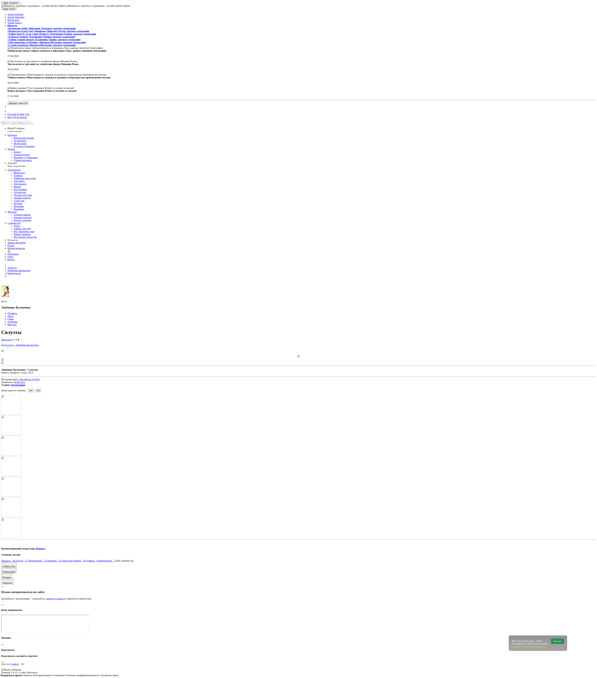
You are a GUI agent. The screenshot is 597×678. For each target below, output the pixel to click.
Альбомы (12, 321)
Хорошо (557, 641)
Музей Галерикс (16, 129)
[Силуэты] (20, 345)
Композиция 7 (107, 560)
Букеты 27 (22, 560)
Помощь (6, 672)
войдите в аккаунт (56, 598)
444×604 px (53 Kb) (29, 379)
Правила (28, 675)
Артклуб (16, 164)
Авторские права (109, 675)
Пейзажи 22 (54, 560)
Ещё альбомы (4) (124, 560)
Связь (10, 319)
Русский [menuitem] (11, 114)
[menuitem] (27, 114)
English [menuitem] (20, 114)
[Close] (32, 123)
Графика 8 (92, 560)
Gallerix (15, 664)
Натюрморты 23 (37, 560)
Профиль (12, 313)
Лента (10, 316)
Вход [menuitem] (10, 117)
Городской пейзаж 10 (74, 560)
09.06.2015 (19, 382)
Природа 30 (8, 560)
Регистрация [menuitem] (20, 117)
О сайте (22, 672)
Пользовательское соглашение (49, 675)
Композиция (18, 385)
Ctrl (30, 390)
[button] (15, 14)
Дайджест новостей (18, 103)
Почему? (41, 548)
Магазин (12, 324)
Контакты (32, 672)
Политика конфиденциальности (83, 675)
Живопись (6, 339)
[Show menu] (21, 3)
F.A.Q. (14, 672)
